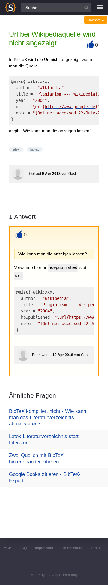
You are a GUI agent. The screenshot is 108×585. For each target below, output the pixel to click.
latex (16, 149)
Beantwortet (42, 355)
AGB (7, 548)
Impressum (44, 548)
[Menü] (100, 7)
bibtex (34, 149)
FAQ (23, 548)
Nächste (95, 20)
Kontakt (96, 548)
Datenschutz (72, 548)
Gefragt (35, 174)
